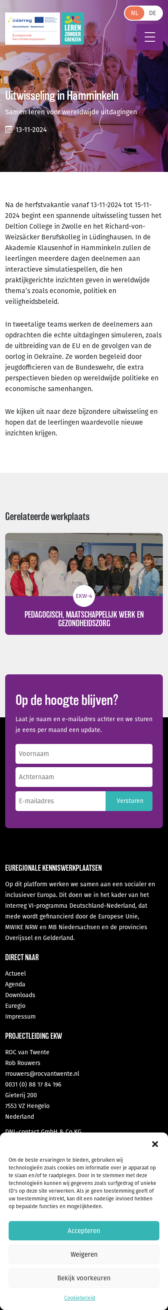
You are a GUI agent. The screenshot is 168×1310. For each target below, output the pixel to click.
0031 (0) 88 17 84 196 (33, 1084)
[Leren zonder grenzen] (73, 28)
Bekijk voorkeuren (84, 1278)
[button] (155, 1143)
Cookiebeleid (79, 1298)
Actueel (15, 973)
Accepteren (84, 1231)
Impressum (20, 1016)
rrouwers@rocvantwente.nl (42, 1073)
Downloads (20, 995)
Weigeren (84, 1254)
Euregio (15, 1006)
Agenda (15, 984)
